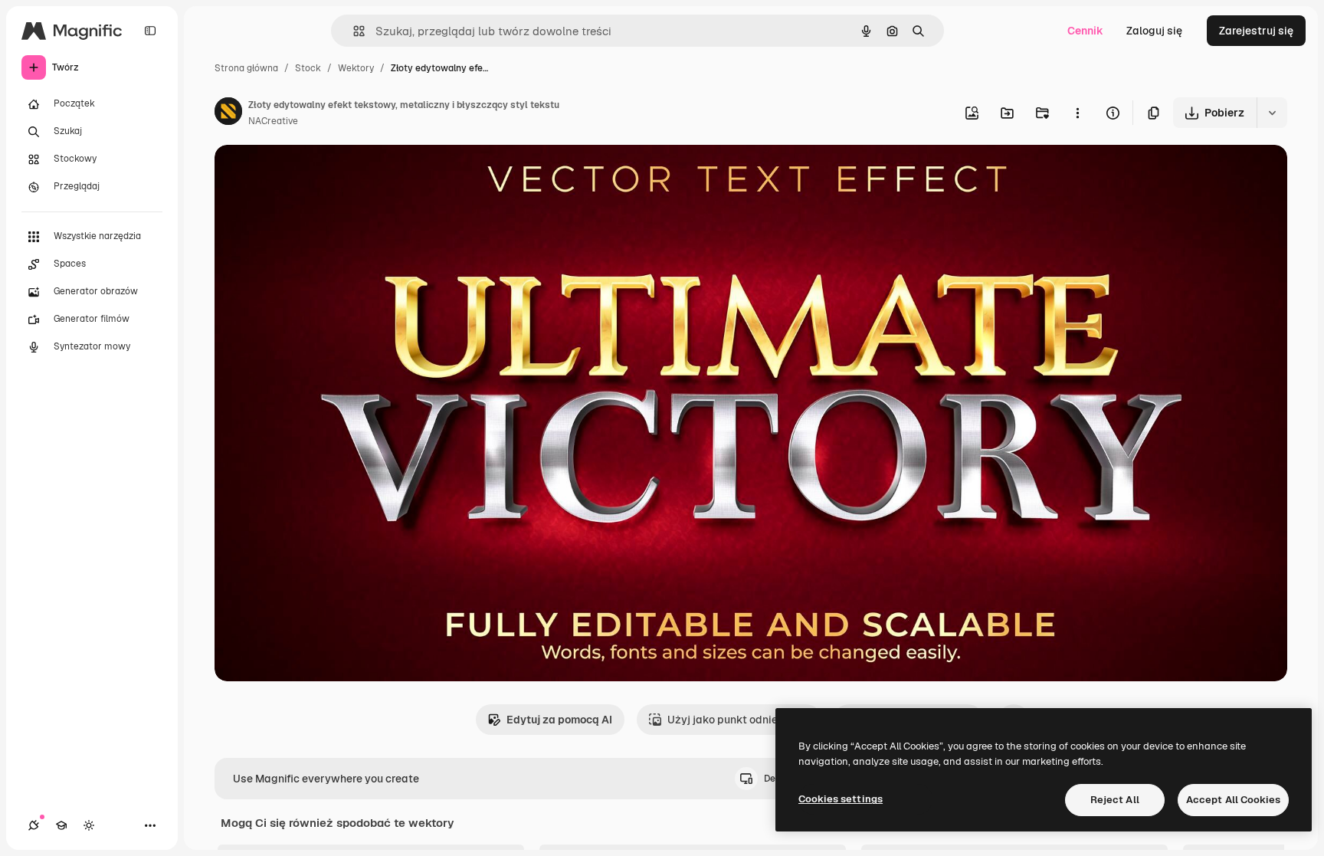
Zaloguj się (1154, 31)
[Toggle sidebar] (150, 30)
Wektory (356, 68)
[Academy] (61, 825)
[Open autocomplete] (353, 31)
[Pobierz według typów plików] (1272, 112)
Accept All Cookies (1233, 799)
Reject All (1114, 799)
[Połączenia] (33, 825)
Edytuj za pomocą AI (559, 719)
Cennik (1085, 31)
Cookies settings (840, 798)
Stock (308, 68)
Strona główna (246, 68)
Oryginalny (320, 174)
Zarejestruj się (1256, 31)
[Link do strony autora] (228, 113)
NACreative (273, 121)
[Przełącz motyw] (89, 825)
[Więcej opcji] (1077, 112)
